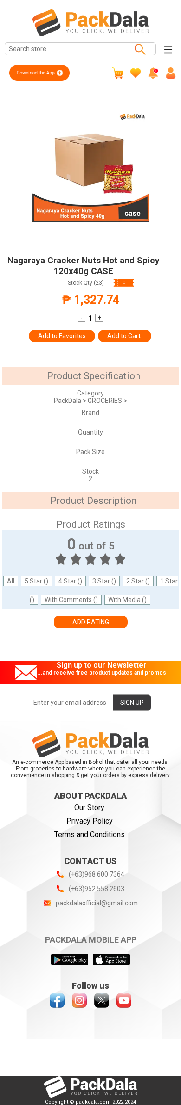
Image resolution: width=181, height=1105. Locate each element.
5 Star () (36, 581)
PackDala (68, 400)
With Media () (127, 599)
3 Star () (104, 581)
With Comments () (71, 599)
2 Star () (138, 581)
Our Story (89, 807)
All (10, 581)
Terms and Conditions (89, 834)
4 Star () (70, 581)
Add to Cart (124, 336)
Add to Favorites (62, 336)
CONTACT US (90, 861)
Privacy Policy (89, 821)
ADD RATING (90, 622)
